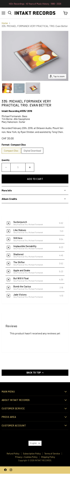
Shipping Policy (48, 457)
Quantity (6, 160)
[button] (35, 223)
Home (5, 23)
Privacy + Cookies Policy (26, 457)
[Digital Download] (32, 154)
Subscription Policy (32, 453)
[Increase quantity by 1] (30, 167)
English (33, 443)
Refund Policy (13, 453)
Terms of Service (52, 453)
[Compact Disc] (11, 154)
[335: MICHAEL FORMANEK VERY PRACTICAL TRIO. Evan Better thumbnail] (7, 88)
